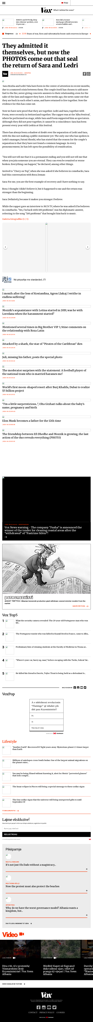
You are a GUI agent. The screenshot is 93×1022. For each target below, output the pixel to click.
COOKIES (60, 1012)
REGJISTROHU (10, 834)
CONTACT (32, 1012)
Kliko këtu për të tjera (79, 606)
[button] (88, 247)
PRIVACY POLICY (46, 1012)
